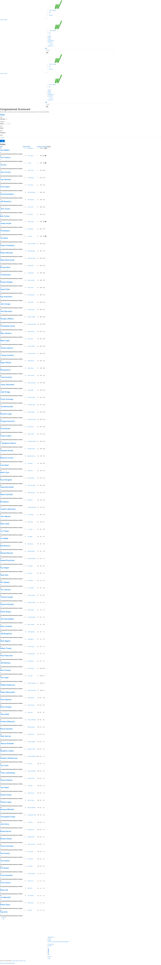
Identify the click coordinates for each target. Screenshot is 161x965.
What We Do (51, 937)
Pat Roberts (30, 229)
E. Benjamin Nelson (32, 441)
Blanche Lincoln (31, 456)
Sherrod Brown (31, 778)
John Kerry (30, 822)
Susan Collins (31, 434)
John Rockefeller (32, 617)
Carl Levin (30, 763)
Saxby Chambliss (32, 243)
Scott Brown (31, 426)
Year (1, 126)
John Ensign (30, 302)
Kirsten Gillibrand (32, 719)
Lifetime (45, 146)
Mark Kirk (30, 888)
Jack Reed (30, 785)
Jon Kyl (29, 163)
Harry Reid (30, 712)
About (49, 36)
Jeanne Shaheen (31, 741)
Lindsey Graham (31, 353)
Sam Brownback (31, 192)
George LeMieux (31, 316)
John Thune (30, 207)
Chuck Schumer (31, 844)
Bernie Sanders (31, 727)
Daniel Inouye (31, 793)
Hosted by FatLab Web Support (7, 963)
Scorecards (51, 40)
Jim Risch (30, 236)
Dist (24, 146)
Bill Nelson (30, 500)
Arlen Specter (31, 697)
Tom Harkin (30, 859)
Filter (2, 115)
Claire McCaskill (31, 485)
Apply (2, 140)
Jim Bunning (30, 273)
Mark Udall (30, 522)
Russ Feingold (31, 478)
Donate (51, 15)
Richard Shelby (31, 280)
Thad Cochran (31, 375)
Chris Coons (30, 880)
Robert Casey (31, 646)
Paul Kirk (30, 910)
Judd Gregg (30, 390)
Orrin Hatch (30, 185)
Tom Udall (30, 675)
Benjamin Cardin (31, 749)
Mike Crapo (30, 338)
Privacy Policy (15, 960)
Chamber (2, 121)
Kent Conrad (31, 668)
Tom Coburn (31, 155)
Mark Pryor (30, 470)
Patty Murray (31, 734)
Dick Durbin (30, 851)
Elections (50, 42)
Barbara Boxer (31, 836)
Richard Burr (30, 265)
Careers (50, 945)
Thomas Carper (31, 595)
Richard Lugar (31, 412)
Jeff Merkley (31, 661)
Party (1, 117)
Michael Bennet (31, 551)
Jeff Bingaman (31, 631)
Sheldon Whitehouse (32, 756)
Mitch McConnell (32, 258)
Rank (38, 146)
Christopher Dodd (32, 815)
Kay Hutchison (31, 294)
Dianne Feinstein (31, 602)
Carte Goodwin (31, 873)
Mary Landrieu (31, 624)
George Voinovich (32, 419)
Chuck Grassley (31, 397)
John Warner (31, 514)
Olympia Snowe (31, 448)
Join (4, 919)
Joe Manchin (31, 895)
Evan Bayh (30, 463)
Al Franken (30, 866)
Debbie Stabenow (32, 683)
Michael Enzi (31, 368)
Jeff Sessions (31, 199)
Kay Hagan (30, 566)
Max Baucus (30, 543)
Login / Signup (52, 10)
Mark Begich (31, 639)
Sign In (4, 917)
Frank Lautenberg (32, 771)
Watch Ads (50, 46)
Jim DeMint (30, 148)
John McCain (31, 177)
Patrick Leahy (31, 800)
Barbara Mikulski (31, 807)
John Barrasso (31, 309)
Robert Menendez (32, 690)
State (1, 130)
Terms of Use (22, 960)
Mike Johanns (31, 331)
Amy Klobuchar (31, 653)
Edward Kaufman (32, 558)
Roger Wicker (31, 360)
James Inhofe (31, 221)
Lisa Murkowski (31, 404)
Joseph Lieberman (32, 507)
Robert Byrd (30, 902)
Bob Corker (30, 214)
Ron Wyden (30, 580)
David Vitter (30, 287)
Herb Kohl (30, 573)
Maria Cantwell (31, 492)
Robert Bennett (31, 251)
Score (41, 146)
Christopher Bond (32, 324)
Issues (49, 39)
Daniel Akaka (31, 609)
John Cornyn (31, 170)
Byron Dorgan (31, 705)
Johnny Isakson (31, 346)
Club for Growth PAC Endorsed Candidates (58, 941)
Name (1, 135)
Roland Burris (31, 829)
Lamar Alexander (32, 382)
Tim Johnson (31, 587)
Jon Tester (30, 529)
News (49, 37)
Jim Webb (30, 536)
